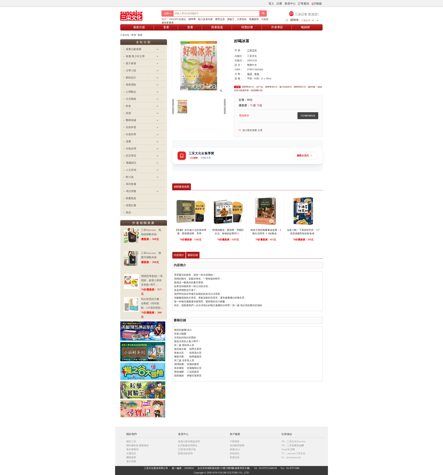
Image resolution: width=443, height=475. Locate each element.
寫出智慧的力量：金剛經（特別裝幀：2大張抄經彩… (152, 303)
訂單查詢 (303, 3)
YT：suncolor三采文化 (293, 453)
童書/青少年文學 (135, 56)
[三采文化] (137, 14)
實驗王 (230, 19)
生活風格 (131, 98)
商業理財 (131, 84)
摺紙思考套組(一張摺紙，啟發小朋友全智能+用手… (152, 280)
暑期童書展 (168, 22)
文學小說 (131, 70)
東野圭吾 (220, 19)
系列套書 (131, 184)
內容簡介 (179, 255)
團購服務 (131, 457)
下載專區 (234, 441)
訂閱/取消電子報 (187, 449)
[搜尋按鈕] (263, 13)
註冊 (279, 3)
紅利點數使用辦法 (187, 445)
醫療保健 (131, 120)
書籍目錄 (193, 255)
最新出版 (139, 27)
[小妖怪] (142, 351)
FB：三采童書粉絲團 (293, 445)
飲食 (128, 106)
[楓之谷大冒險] (142, 371)
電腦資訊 (131, 162)
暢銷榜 (305, 27)
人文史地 (131, 169)
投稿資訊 (234, 453)
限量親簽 (217, 27)
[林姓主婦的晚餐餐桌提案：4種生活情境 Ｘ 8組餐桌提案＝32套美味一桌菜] (265, 211)
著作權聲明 (132, 449)
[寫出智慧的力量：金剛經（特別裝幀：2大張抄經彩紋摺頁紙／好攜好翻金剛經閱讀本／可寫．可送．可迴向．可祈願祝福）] (131, 304)
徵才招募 (131, 461)
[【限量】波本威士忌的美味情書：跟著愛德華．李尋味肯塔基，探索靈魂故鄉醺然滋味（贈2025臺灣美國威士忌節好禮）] (190, 211)
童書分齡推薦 (133, 49)
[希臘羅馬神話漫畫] (142, 331)
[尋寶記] (142, 408)
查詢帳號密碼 (237, 445)
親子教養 (131, 63)
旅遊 (128, 113)
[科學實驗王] (142, 389)
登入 (271, 3)
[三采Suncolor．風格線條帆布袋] (131, 235)
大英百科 (242, 19)
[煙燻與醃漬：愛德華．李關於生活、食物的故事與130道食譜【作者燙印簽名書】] (228, 211)
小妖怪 (264, 19)
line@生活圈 (288, 449)
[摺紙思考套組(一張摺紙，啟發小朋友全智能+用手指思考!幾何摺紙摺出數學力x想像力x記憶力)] (131, 281)
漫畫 (128, 141)
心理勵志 (131, 91)
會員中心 (290, 3)
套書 (190, 27)
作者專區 (277, 27)
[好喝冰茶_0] (182, 106)
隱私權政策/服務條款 (137, 445)
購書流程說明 (185, 453)
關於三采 (131, 441)
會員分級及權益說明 (189, 441)
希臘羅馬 (254, 19)
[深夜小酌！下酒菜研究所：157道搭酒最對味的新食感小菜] (303, 211)
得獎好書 (247, 27)
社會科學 (131, 134)
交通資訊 (131, 453)
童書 (166, 27)
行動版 (318, 3)
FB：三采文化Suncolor (293, 441)
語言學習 (131, 155)
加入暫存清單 (249, 130)
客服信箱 (234, 457)
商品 (128, 212)
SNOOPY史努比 (177, 19)
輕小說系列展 (205, 19)
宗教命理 (131, 148)
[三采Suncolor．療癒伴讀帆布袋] (131, 258)
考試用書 (131, 191)
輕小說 (130, 177)
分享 (260, 130)
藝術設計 (131, 77)
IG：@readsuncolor (291, 457)
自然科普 (131, 127)
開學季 (192, 19)
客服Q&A (235, 449)
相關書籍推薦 (181, 186)
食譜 (249, 74)
